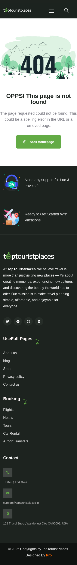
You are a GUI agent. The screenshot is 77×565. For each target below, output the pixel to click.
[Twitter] (7, 321)
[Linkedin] (39, 321)
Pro (49, 555)
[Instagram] (28, 321)
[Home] (17, 11)
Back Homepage (41, 142)
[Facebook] (18, 321)
